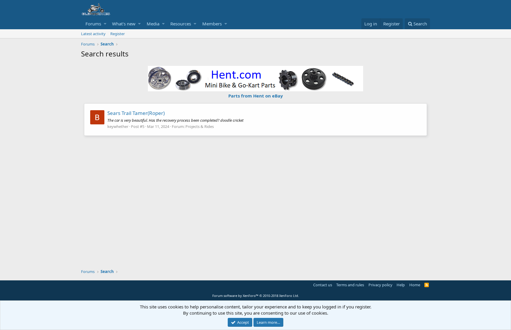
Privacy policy (380, 284)
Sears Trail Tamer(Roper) (136, 113)
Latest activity (93, 33)
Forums (93, 24)
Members (212, 24)
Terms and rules (350, 284)
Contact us (322, 284)
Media (153, 24)
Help (401, 284)
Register (117, 33)
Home (414, 284)
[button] (105, 23)
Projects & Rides (199, 126)
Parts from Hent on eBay (255, 96)
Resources (180, 24)
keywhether (117, 126)
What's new (123, 24)
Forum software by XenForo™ (255, 295)
